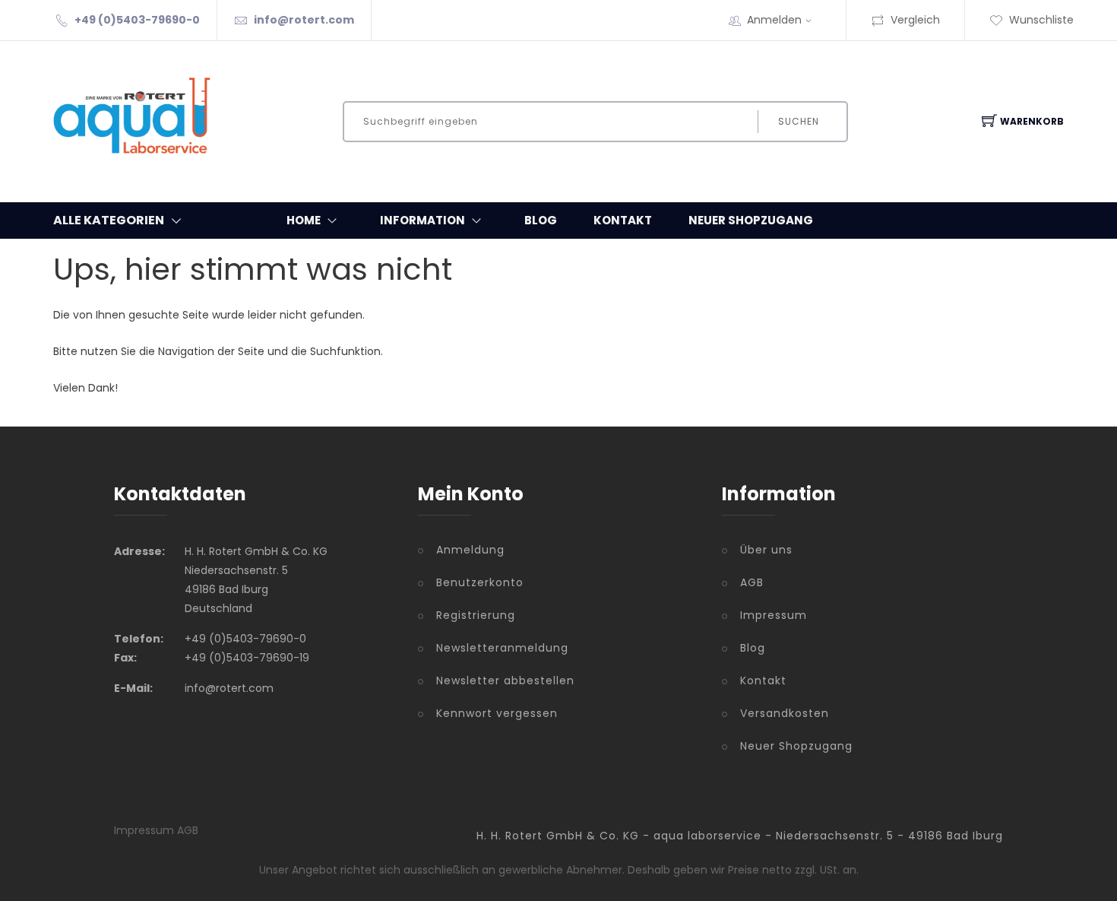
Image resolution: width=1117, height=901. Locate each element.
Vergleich (915, 19)
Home (303, 220)
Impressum (773, 615)
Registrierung (475, 615)
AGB (752, 582)
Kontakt (622, 220)
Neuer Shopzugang (750, 220)
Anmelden (774, 19)
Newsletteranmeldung (502, 647)
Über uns (766, 549)
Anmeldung (470, 549)
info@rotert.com (304, 19)
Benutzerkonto (480, 582)
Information (422, 220)
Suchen (798, 121)
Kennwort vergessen (497, 713)
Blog (540, 220)
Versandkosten (784, 713)
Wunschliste (1041, 19)
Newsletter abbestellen (505, 680)
